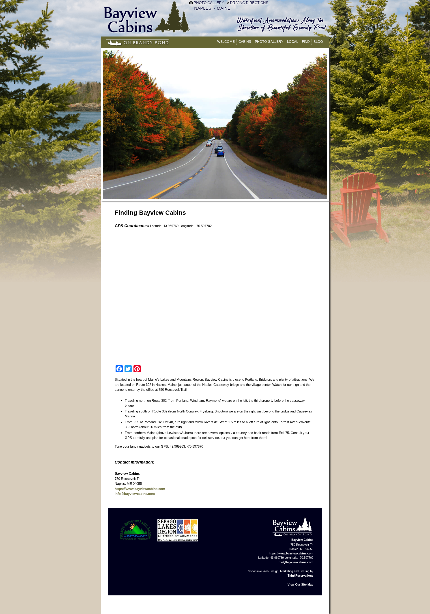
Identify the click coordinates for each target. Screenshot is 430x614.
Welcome (226, 41)
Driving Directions (249, 3)
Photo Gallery (209, 3)
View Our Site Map (300, 584)
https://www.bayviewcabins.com (140, 489)
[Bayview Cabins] (147, 32)
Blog (318, 41)
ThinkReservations (300, 575)
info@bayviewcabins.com (135, 494)
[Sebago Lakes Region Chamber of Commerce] (177, 542)
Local (292, 41)
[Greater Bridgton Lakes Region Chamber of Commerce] (135, 542)
